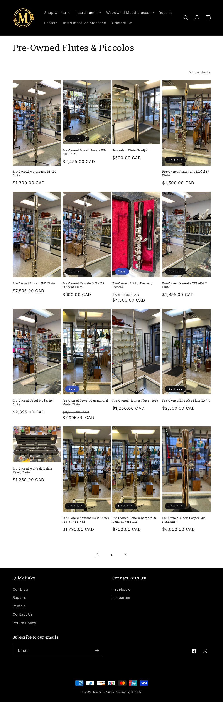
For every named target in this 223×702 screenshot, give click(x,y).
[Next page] (125, 554)
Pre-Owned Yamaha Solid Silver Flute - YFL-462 (86, 520)
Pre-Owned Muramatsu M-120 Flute (34, 173)
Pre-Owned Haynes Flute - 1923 (135, 401)
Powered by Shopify (128, 692)
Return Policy (24, 623)
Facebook (121, 589)
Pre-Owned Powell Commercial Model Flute (85, 402)
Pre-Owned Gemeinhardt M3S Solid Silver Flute (134, 520)
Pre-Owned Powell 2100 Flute (34, 283)
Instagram (121, 597)
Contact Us (23, 614)
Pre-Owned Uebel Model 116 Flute (33, 402)
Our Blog (20, 589)
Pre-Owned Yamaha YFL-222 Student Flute (83, 285)
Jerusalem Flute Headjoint (131, 150)
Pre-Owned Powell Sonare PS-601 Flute (84, 152)
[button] (57, 12)
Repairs (19, 597)
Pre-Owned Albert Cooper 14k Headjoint (183, 520)
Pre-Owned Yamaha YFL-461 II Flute (184, 285)
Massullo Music (103, 692)
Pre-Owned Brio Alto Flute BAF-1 (186, 401)
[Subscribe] (97, 651)
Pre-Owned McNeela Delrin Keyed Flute (32, 470)
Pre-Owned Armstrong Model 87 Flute (185, 173)
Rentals (19, 606)
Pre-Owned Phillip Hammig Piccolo (132, 285)
